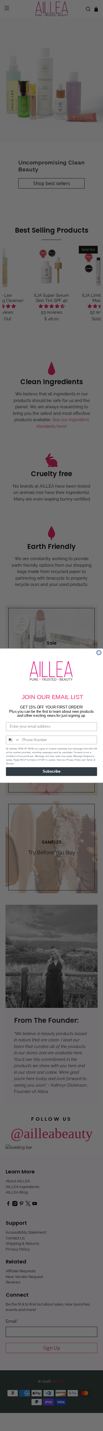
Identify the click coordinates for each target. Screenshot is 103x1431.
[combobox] (13, 740)
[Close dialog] (99, 652)
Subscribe (51, 771)
